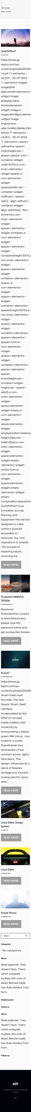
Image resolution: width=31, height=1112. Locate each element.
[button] (27, 5)
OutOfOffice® (8, 51)
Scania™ (5, 672)
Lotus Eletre (7, 869)
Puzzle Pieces (8, 912)
